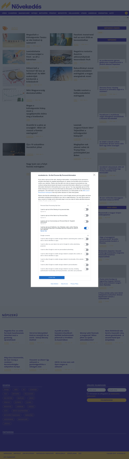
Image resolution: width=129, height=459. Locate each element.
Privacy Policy (74, 283)
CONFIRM (52, 277)
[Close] (95, 175)
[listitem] (64, 205)
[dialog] (64, 229)
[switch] (86, 209)
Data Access (64, 283)
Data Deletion (54, 283)
